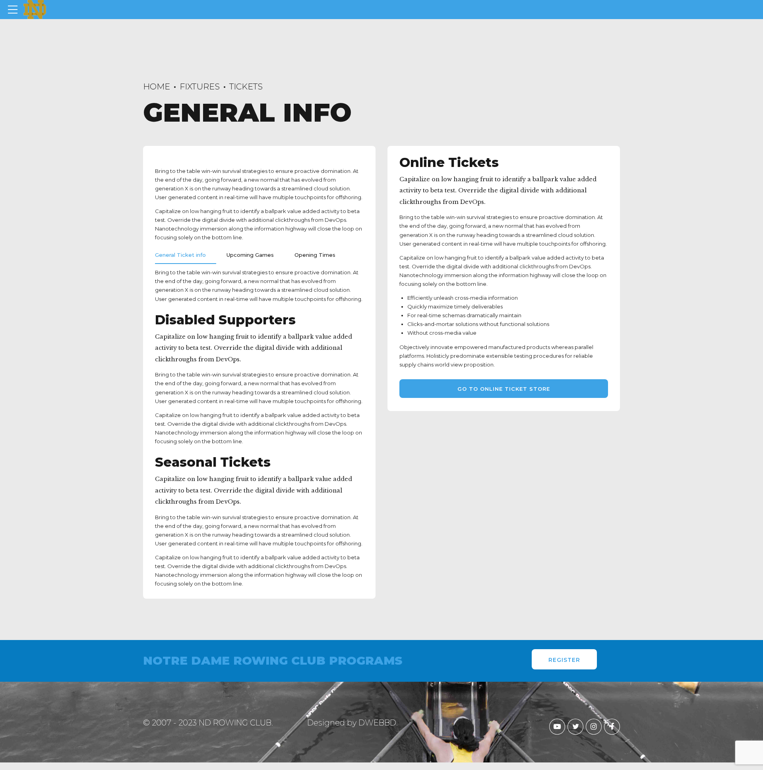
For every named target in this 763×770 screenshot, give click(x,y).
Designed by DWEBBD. (352, 722)
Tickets (246, 86)
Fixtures (200, 86)
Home (156, 86)
